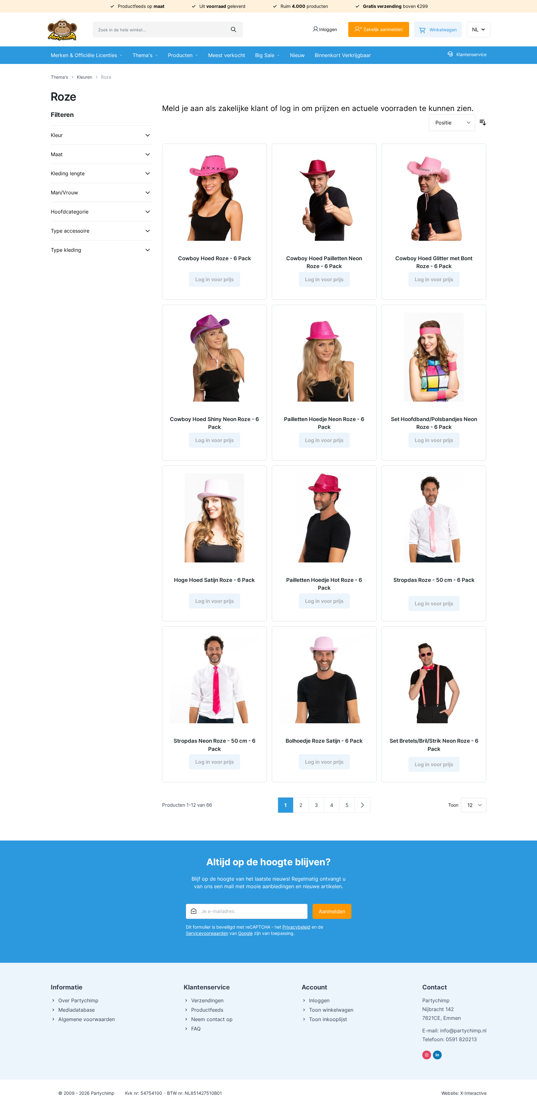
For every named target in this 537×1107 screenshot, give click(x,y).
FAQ (196, 1028)
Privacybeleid (296, 927)
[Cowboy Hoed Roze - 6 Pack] (214, 195)
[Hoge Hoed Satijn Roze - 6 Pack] (214, 517)
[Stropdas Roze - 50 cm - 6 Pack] (433, 517)
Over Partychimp (78, 1000)
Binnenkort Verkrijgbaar (343, 55)
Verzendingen (207, 1000)
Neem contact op (212, 1019)
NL (475, 29)
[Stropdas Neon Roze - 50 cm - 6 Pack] (214, 678)
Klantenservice (471, 54)
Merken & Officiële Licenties (84, 55)
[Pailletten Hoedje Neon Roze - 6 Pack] (324, 357)
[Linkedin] (437, 1055)
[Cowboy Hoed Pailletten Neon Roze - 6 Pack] (324, 195)
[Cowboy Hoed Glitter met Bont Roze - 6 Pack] (433, 195)
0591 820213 (461, 1039)
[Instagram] (426, 1055)
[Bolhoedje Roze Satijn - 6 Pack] (324, 678)
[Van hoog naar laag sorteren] (483, 122)
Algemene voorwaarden (86, 1019)
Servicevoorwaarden (207, 933)
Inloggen (319, 1000)
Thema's (142, 55)
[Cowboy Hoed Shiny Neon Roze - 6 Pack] (214, 357)
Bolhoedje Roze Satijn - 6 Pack (324, 741)
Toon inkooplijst (328, 1019)
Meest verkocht (226, 55)
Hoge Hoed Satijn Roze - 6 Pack (214, 580)
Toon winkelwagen (331, 1010)
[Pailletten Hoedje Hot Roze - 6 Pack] (324, 517)
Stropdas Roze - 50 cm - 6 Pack (434, 580)
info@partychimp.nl (463, 1030)
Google (245, 933)
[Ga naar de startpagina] (62, 29)
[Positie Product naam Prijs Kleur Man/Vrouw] (452, 122)
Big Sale (264, 55)
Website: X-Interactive (464, 1093)
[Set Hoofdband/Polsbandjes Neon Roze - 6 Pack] (433, 357)
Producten (180, 55)
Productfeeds (207, 1010)
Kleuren (84, 77)
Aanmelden (332, 911)
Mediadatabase (76, 1010)
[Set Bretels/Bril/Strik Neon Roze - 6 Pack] (433, 678)
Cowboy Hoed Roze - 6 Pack (214, 258)
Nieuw (297, 55)
